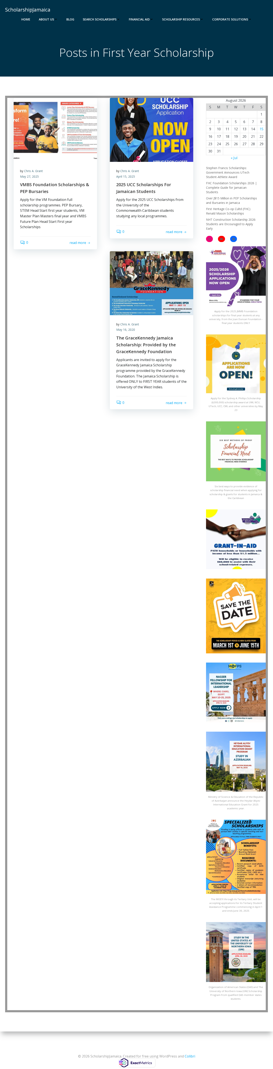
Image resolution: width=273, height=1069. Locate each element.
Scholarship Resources (181, 19)
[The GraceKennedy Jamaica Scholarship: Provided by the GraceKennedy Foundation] (151, 282)
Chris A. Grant (33, 171)
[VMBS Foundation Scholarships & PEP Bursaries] (55, 129)
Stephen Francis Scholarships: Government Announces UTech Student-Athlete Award (227, 172)
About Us (46, 19)
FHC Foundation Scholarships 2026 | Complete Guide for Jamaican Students (231, 187)
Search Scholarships (99, 19)
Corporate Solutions (230, 19)
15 (261, 129)
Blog (70, 19)
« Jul (234, 157)
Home (25, 19)
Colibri (190, 1056)
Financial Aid (139, 19)
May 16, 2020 (125, 330)
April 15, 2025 (125, 176)
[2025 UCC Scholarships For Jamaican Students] (151, 129)
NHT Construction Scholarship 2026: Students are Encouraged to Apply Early (231, 224)
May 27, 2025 (29, 176)
